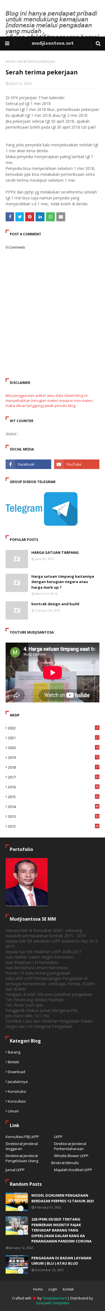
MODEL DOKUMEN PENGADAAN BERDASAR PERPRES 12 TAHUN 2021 (62, 1198)
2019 (53, 757)
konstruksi (17, 1091)
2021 (53, 737)
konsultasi (17, 1101)
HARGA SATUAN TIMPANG (55, 552)
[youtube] (77, 464)
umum (13, 1111)
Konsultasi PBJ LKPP (22, 1136)
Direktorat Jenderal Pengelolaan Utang (22, 1158)
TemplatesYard (54, 1298)
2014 (53, 806)
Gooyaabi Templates (52, 1303)
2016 (53, 786)
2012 (53, 826)
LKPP (58, 1136)
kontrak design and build (55, 603)
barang (14, 1052)
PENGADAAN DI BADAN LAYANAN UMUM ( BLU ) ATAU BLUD (61, 1260)
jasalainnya (18, 1081)
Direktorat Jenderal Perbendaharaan (70, 1146)
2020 (53, 747)
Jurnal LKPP (15, 1169)
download (16, 1071)
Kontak (68, 1289)
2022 (53, 727)
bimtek (13, 1061)
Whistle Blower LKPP (71, 1155)
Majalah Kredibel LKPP (73, 1169)
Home (10, 61)
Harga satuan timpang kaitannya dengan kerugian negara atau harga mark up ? (62, 582)
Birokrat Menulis (65, 1162)
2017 (53, 777)
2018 (53, 767)
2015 (53, 796)
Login (52, 1289)
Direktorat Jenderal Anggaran (22, 1146)
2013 (53, 816)
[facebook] (28, 464)
